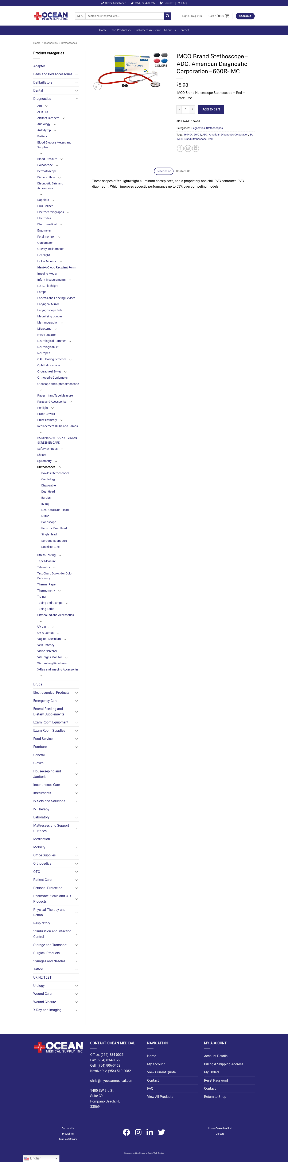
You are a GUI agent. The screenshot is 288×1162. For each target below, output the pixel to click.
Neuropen (43, 353)
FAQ (184, 3)
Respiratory (41, 923)
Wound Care (42, 994)
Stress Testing (46, 555)
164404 (188, 134)
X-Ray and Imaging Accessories (57, 669)
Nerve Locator (46, 335)
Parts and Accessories (51, 402)
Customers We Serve (148, 30)
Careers (220, 1133)
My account (156, 1064)
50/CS (197, 134)
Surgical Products (46, 953)
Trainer (41, 597)
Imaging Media (47, 273)
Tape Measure (46, 561)
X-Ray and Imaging (47, 1010)
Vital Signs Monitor (49, 657)
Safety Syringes (47, 449)
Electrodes (44, 218)
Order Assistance (115, 3)
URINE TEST (42, 977)
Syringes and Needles (49, 961)
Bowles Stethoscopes (55, 473)
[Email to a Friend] (187, 148)
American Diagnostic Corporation (228, 134)
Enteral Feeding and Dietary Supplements (48, 711)
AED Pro (42, 112)
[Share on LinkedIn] (195, 148)
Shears (41, 455)
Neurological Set (48, 347)
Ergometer (44, 230)
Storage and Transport (50, 945)
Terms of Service (68, 1139)
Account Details (215, 1056)
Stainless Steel (50, 547)
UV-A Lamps (45, 633)
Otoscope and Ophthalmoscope (58, 384)
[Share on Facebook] (180, 148)
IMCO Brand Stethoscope (191, 139)
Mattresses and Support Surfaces (51, 828)
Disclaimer (68, 1133)
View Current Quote (161, 1072)
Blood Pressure (47, 159)
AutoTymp (44, 130)
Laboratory (41, 817)
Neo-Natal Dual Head (55, 510)
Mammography (47, 322)
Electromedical (47, 224)
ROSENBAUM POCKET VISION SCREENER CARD (57, 440)
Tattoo (38, 969)
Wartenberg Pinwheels (52, 663)
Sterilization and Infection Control (52, 934)
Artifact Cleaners (48, 118)
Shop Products (119, 30)
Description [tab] (163, 171)
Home (103, 30)
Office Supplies (44, 855)
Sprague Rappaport (54, 541)
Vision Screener (47, 651)
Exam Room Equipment (50, 722)
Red (210, 139)
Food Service (42, 739)
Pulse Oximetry (47, 420)
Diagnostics (51, 43)
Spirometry (44, 461)
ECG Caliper (45, 206)
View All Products (160, 1097)
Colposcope (45, 165)
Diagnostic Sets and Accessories (50, 186)
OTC (36, 872)
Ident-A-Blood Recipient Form (56, 267)
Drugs (37, 684)
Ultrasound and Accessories (55, 615)
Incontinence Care (46, 785)
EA (251, 134)
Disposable (48, 485)
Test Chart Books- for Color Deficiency (55, 576)
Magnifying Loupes (49, 316)
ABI (39, 106)
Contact (169, 3)
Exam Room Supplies (49, 731)
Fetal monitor (46, 236)
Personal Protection (47, 888)
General (39, 755)
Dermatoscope (47, 171)
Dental (38, 90)
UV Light (42, 626)
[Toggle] (76, 74)
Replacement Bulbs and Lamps (57, 426)
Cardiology (48, 479)
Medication (41, 839)
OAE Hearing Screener (51, 359)
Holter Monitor (46, 261)
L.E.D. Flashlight (47, 286)
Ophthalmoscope (48, 365)
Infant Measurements (51, 280)
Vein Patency (45, 645)
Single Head (49, 534)
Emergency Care (45, 701)
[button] (192, 16)
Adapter (39, 66)
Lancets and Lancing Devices (56, 298)
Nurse (45, 516)
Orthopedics (42, 863)
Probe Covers (46, 414)
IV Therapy (41, 809)
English (35, 1158)
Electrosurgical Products (51, 693)
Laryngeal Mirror (48, 304)
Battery (42, 136)
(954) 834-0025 (145, 3)
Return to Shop (215, 1097)
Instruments (42, 793)
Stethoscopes (69, 43)
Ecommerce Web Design (134, 1153)
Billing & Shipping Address (223, 1064)
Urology (39, 986)
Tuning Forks (45, 609)
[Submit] (167, 16)
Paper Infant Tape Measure (55, 395)
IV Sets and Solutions (49, 801)
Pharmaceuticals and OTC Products (52, 898)
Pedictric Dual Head (54, 528)
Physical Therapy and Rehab (49, 912)
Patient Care (42, 880)
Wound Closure (44, 1002)
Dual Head (48, 491)
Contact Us (68, 1128)
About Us (170, 30)
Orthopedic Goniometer (52, 377)
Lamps (41, 292)
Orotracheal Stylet (49, 371)
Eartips (46, 498)
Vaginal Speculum (49, 639)
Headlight (43, 255)
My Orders (211, 1072)
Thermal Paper (47, 584)
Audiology (43, 124)
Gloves (38, 763)
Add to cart (211, 109)
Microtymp (44, 328)
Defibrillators (42, 82)
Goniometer (45, 243)
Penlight (42, 408)
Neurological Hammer (51, 341)
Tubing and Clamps (49, 603)
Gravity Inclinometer (50, 249)
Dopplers (43, 200)
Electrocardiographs (50, 212)
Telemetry (43, 567)
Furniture (40, 747)
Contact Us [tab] (183, 171)
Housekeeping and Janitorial (47, 774)
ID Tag (45, 504)
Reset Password (216, 1080)
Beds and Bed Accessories (52, 74)
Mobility (39, 847)
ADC (205, 134)
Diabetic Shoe (46, 177)
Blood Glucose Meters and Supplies (54, 145)
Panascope (48, 522)
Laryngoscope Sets (49, 310)
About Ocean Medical (220, 1128)
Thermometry (46, 590)
